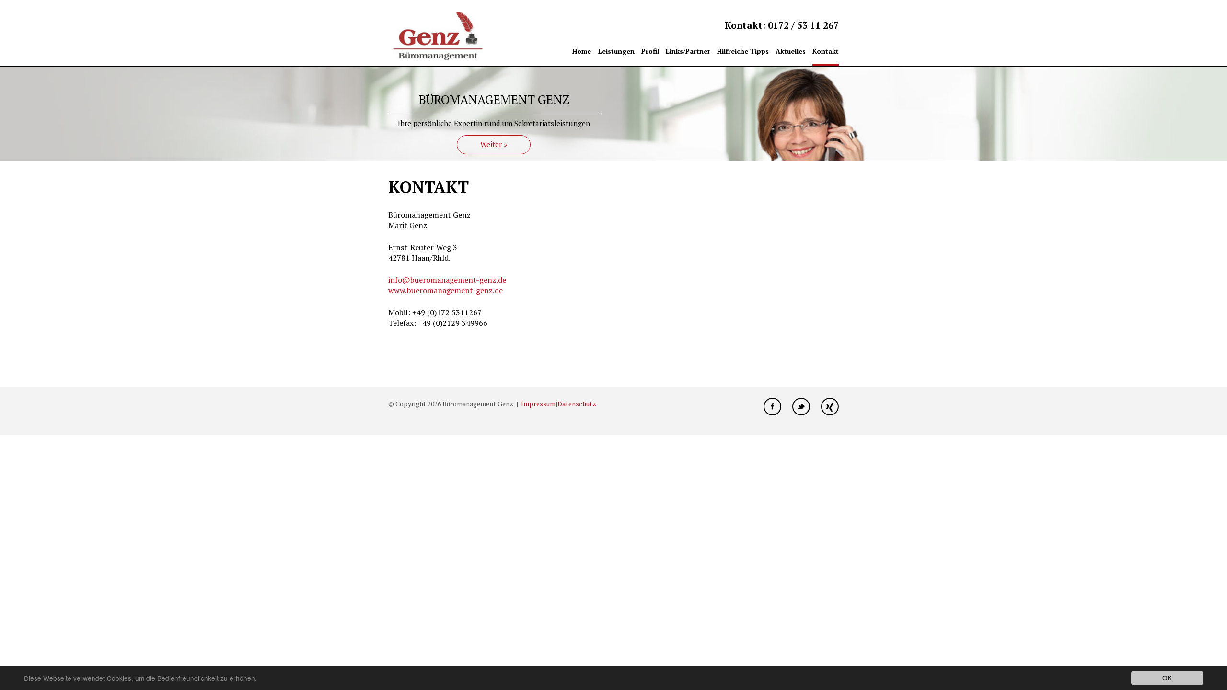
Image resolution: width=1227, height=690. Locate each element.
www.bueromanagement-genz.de (445, 290)
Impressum (538, 403)
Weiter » (493, 144)
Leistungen (616, 51)
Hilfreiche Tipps (743, 51)
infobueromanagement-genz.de (447, 280)
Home (581, 51)
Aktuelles (791, 51)
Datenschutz (576, 403)
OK (1167, 677)
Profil (650, 51)
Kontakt (825, 51)
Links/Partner (688, 51)
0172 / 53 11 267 (803, 25)
